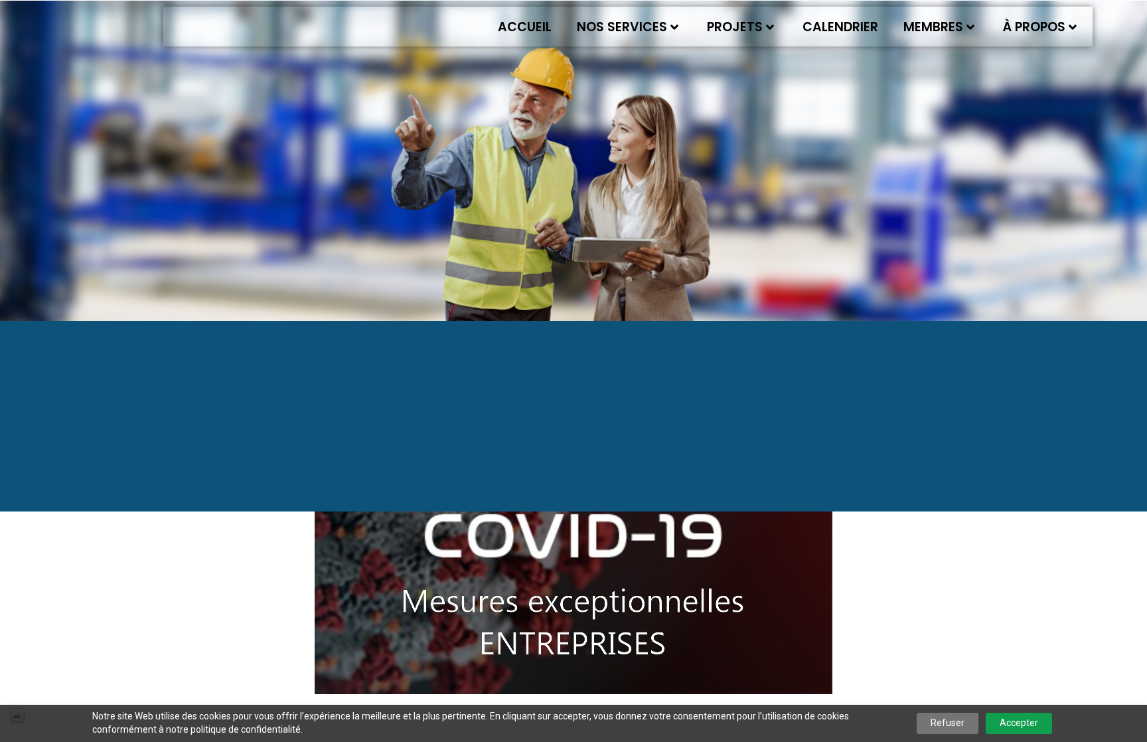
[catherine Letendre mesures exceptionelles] (573, 563)
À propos (1034, 27)
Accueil (525, 27)
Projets (735, 27)
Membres (933, 27)
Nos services (622, 27)
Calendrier (840, 27)
